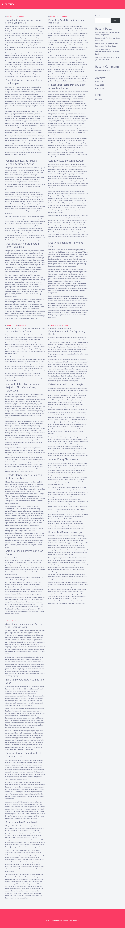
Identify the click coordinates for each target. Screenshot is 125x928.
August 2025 (99, 88)
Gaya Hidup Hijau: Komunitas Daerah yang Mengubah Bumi (23, 625)
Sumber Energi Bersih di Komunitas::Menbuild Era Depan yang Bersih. (66, 331)
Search (97, 16)
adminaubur (22, 16)
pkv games (98, 99)
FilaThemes (76, 920)
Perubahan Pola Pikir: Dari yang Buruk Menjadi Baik (66, 21)
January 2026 (99, 85)
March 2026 (99, 82)
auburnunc (8, 4)
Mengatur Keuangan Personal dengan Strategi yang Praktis (23, 21)
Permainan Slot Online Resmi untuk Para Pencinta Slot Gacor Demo (25, 330)
